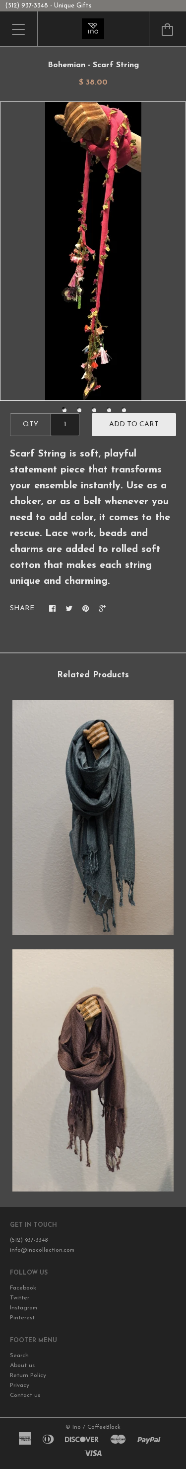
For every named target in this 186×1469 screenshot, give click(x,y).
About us (22, 1366)
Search (19, 1356)
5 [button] (124, 410)
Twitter (19, 1298)
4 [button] (109, 410)
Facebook (23, 1288)
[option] (93, 251)
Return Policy (28, 1375)
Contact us (25, 1395)
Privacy (19, 1385)
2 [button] (79, 410)
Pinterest (22, 1318)
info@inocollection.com (42, 1250)
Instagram (23, 1308)
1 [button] (64, 410)
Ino (76, 1427)
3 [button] (94, 410)
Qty (30, 424)
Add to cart (134, 424)
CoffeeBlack (104, 1427)
